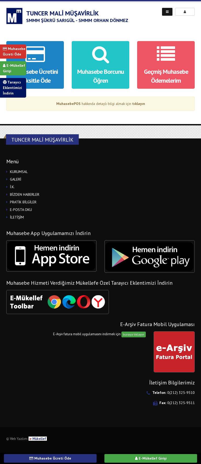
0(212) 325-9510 (181, 392)
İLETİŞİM (17, 217)
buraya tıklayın (133, 334)
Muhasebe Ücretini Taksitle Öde (35, 76)
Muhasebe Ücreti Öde (14, 51)
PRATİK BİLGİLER (23, 202)
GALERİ (15, 179)
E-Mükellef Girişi (14, 68)
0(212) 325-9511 (181, 402)
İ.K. (12, 187)
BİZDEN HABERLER (24, 194)
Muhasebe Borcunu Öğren (100, 76)
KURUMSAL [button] (19, 171)
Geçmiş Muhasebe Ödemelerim (166, 76)
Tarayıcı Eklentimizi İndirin (12, 88)
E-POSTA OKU (21, 209)
